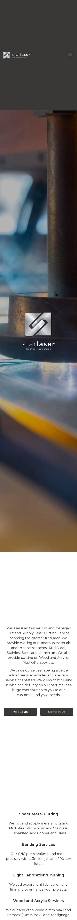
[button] (70, 54)
